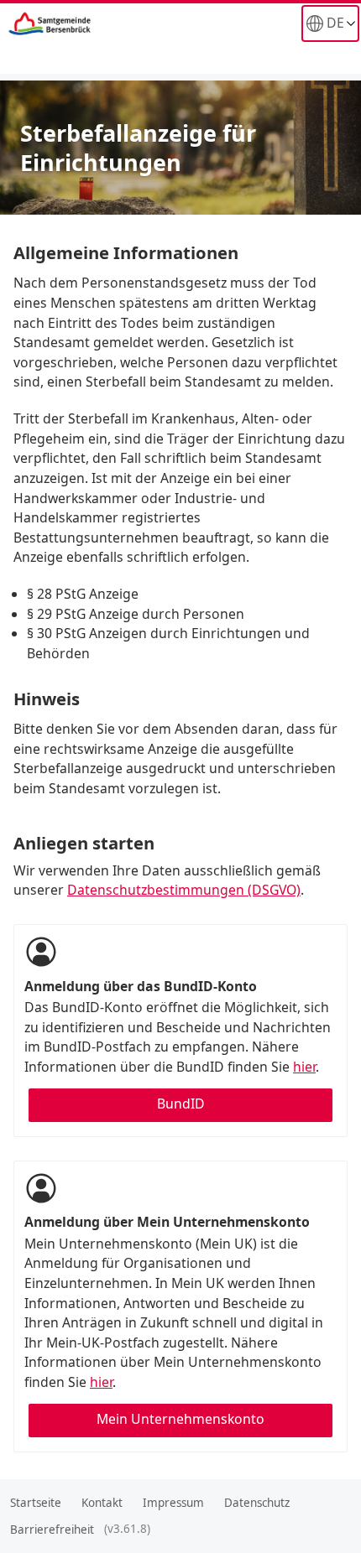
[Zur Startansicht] (93, 23)
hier (304, 1066)
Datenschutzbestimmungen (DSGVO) (184, 889)
